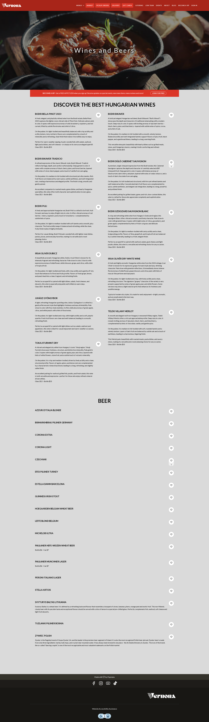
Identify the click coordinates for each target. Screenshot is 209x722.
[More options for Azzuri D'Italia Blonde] (171, 411)
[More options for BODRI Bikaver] (171, 115)
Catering (139, 5)
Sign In (194, 5)
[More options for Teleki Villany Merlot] (171, 312)
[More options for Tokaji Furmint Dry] (98, 344)
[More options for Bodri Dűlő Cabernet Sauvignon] (171, 162)
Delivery (115, 5)
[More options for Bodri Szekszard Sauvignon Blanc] (171, 212)
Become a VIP (183, 5)
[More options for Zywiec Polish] (171, 636)
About (167, 5)
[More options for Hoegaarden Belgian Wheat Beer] (171, 509)
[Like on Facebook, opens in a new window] (94, 684)
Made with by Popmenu (58, 677)
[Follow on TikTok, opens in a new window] (115, 684)
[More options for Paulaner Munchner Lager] (171, 562)
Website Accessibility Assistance (104, 709)
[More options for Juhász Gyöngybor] (98, 299)
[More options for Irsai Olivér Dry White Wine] (171, 259)
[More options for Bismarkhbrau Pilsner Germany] (171, 423)
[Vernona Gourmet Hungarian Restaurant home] (11, 5)
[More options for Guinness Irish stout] (171, 497)
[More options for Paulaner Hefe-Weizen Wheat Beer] (171, 546)
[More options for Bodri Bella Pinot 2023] (98, 115)
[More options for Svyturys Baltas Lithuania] (171, 603)
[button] (80, 5)
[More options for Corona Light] (171, 448)
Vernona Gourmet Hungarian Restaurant (161, 696)
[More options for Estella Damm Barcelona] (171, 485)
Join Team (149, 5)
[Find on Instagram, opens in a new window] (101, 684)
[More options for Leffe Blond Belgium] (171, 522)
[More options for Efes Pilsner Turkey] (171, 472)
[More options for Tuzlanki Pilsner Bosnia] (171, 624)
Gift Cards (127, 5)
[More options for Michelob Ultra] (171, 534)
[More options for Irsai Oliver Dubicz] (98, 254)
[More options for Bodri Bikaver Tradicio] (98, 159)
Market (90, 5)
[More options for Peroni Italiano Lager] (171, 578)
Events (159, 5)
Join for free (158, 93)
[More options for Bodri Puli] (98, 207)
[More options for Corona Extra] (171, 436)
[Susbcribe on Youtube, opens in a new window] (108, 684)
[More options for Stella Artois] (171, 591)
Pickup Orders (102, 5)
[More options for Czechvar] (171, 460)
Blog (174, 5)
